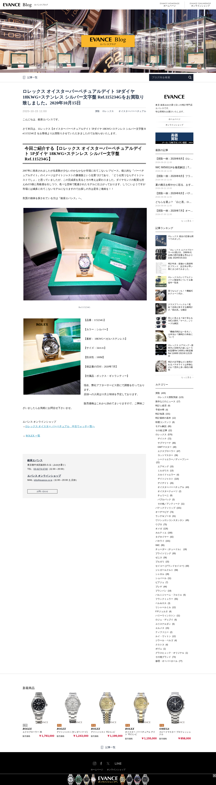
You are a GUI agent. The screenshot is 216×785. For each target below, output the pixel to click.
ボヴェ (160, 648)
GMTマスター (165, 447)
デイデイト (164, 483)
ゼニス (161, 557)
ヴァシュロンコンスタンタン (172, 520)
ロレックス (108, 111)
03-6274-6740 (41, 469)
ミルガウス (164, 470)
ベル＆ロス (162, 603)
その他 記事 (163, 430)
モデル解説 (163, 426)
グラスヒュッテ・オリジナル (171, 653)
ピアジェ (161, 582)
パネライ (162, 541)
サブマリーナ (165, 443)
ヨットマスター (166, 455)
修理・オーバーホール (168, 661)
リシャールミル (165, 607)
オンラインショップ (200, 6)
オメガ (161, 528)
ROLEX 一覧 (33, 435)
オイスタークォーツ (168, 491)
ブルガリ (162, 561)
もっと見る (186, 221)
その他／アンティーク (169, 503)
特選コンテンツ (165, 422)
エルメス (162, 628)
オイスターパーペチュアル (131, 111)
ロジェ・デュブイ (166, 619)
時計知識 (162, 414)
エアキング (164, 466)
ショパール (163, 578)
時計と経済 (162, 405)
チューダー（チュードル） (171, 549)
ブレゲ (161, 586)
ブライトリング (165, 553)
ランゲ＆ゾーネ (165, 516)
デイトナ (163, 438)
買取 (97, 111)
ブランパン (163, 590)
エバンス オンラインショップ (44, 475)
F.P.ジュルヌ (163, 611)
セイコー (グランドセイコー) (172, 566)
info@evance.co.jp (43, 480)
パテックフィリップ (168, 508)
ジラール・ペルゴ (166, 640)
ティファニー (163, 632)
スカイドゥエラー (167, 474)
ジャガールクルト (166, 570)
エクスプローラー (167, 451)
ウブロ (161, 524)
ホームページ (170, 6)
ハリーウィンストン (167, 615)
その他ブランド (165, 657)
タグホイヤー (164, 537)
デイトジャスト (167, 478)
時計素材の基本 (165, 418)
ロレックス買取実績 (169, 397)
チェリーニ (163, 495)
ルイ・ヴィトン (165, 636)
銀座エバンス (35, 460)
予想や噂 (161, 409)
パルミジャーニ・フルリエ (170, 595)
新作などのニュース (167, 401)
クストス (161, 644)
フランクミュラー (166, 599)
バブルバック (165, 499)
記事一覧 (32, 77)
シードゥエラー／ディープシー (172, 460)
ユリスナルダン (165, 624)
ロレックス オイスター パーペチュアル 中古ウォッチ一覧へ (60, 426)
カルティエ (163, 532)
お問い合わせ (42, 491)
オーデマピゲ (164, 512)
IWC (159, 545)
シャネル (162, 574)
